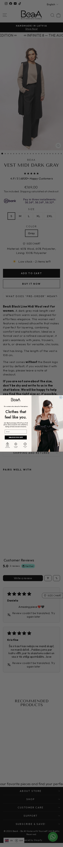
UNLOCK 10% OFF (16, 438)
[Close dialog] (60, 397)
